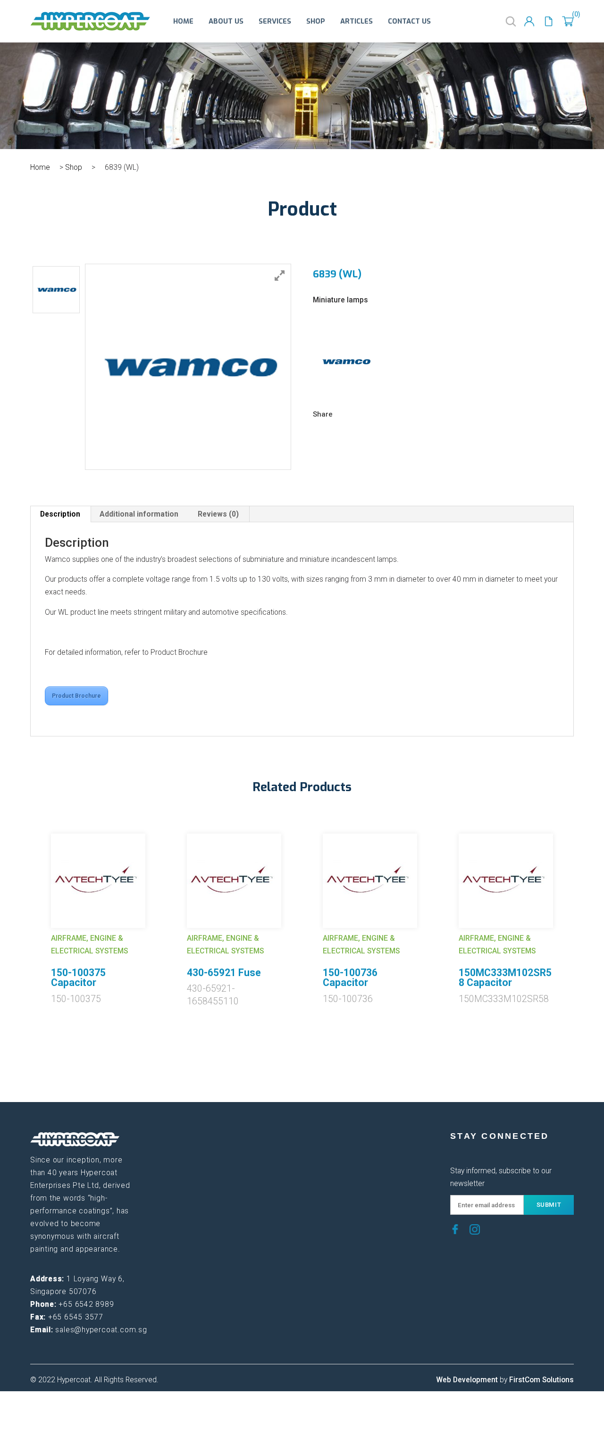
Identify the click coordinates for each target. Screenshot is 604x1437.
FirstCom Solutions (541, 1380)
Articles (356, 21)
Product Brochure (76, 696)
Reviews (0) (218, 514)
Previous (23, 905)
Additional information (139, 514)
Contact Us (409, 21)
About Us (226, 21)
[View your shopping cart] (568, 21)
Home (183, 21)
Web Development (467, 1380)
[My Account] (529, 21)
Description (60, 514)
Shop (315, 21)
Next (581, 905)
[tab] (60, 514)
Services (275, 21)
